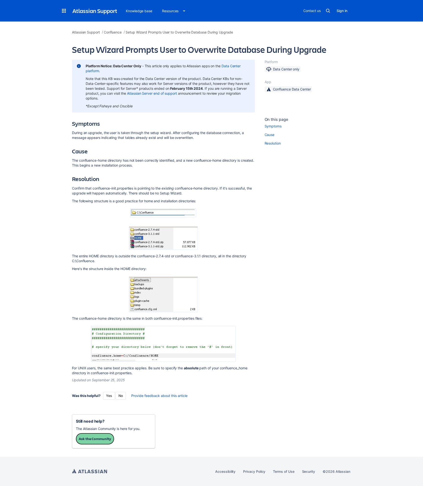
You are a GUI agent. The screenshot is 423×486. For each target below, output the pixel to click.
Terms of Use (283, 471)
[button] (64, 10)
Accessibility (225, 471)
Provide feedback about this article (159, 396)
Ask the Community (95, 438)
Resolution (273, 143)
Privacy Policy (254, 471)
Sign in (342, 11)
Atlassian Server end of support (152, 93)
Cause (270, 135)
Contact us (311, 11)
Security (308, 471)
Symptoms (273, 126)
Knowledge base (139, 11)
